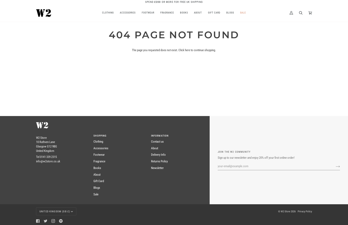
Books (97, 168)
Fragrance (99, 161)
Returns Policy (159, 161)
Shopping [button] (100, 135)
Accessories (100, 148)
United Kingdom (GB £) (54, 211)
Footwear (99, 155)
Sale (95, 194)
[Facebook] (38, 221)
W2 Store (285, 211)
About (96, 174)
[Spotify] (61, 221)
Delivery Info (158, 155)
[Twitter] (45, 221)
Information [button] (160, 135)
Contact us (157, 141)
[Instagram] (53, 221)
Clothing (98, 141)
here (187, 50)
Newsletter (157, 168)
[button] (62, 135)
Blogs (96, 188)
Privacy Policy (305, 211)
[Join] (334, 166)
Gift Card (98, 181)
